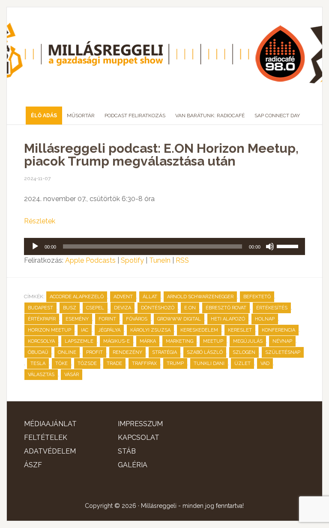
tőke (61, 363)
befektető (257, 297)
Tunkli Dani (209, 363)
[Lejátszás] (35, 246)
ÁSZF (33, 465)
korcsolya (41, 341)
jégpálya (109, 330)
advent (123, 297)
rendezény (127, 352)
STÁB (127, 451)
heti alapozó (228, 319)
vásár (71, 374)
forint (107, 319)
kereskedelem (199, 330)
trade (114, 363)
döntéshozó (157, 308)
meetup (213, 341)
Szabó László (205, 352)
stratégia (164, 352)
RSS (182, 260)
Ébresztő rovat (226, 308)
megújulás (248, 341)
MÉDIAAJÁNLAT (50, 424)
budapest (40, 308)
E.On (190, 308)
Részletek (39, 221)
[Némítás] (270, 246)
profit (94, 352)
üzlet (242, 363)
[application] (164, 246)
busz (69, 308)
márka (148, 341)
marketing (179, 341)
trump (175, 363)
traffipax (144, 363)
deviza (122, 308)
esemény (77, 319)
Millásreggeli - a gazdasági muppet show (164, 53)
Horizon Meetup (49, 330)
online (67, 352)
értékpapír (42, 319)
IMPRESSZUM (140, 424)
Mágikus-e (116, 341)
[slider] (289, 245)
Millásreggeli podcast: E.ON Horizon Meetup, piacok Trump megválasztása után (161, 155)
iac (84, 330)
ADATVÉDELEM (50, 451)
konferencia (278, 330)
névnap (282, 341)
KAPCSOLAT (138, 437)
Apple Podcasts (90, 260)
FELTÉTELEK (45, 437)
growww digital (179, 319)
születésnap (282, 352)
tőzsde (87, 363)
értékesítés (271, 308)
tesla (37, 363)
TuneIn (159, 260)
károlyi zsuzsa (150, 330)
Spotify (132, 260)
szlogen (244, 352)
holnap (265, 319)
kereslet (240, 330)
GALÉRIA (132, 465)
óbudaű (38, 352)
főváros (136, 319)
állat (150, 297)
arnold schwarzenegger (200, 297)
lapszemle (79, 341)
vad (264, 363)
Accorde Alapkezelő (77, 297)
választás (41, 374)
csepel (95, 308)
